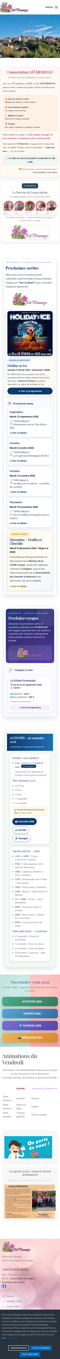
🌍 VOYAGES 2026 (30, 1025)
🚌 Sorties (20, 829)
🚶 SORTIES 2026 (30, 1013)
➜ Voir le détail (18, 432)
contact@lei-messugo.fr (22, 1278)
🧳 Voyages (21, 838)
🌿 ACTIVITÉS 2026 (30, 1001)
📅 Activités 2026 (24, 821)
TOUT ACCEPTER (41, 1348)
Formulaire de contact (13, 1282)
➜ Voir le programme (30, 391)
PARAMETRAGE (19, 1348)
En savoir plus (12, 1337)
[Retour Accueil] (14, 7)
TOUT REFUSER (30, 1354)
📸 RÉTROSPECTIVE (30, 1037)
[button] (51, 7)
